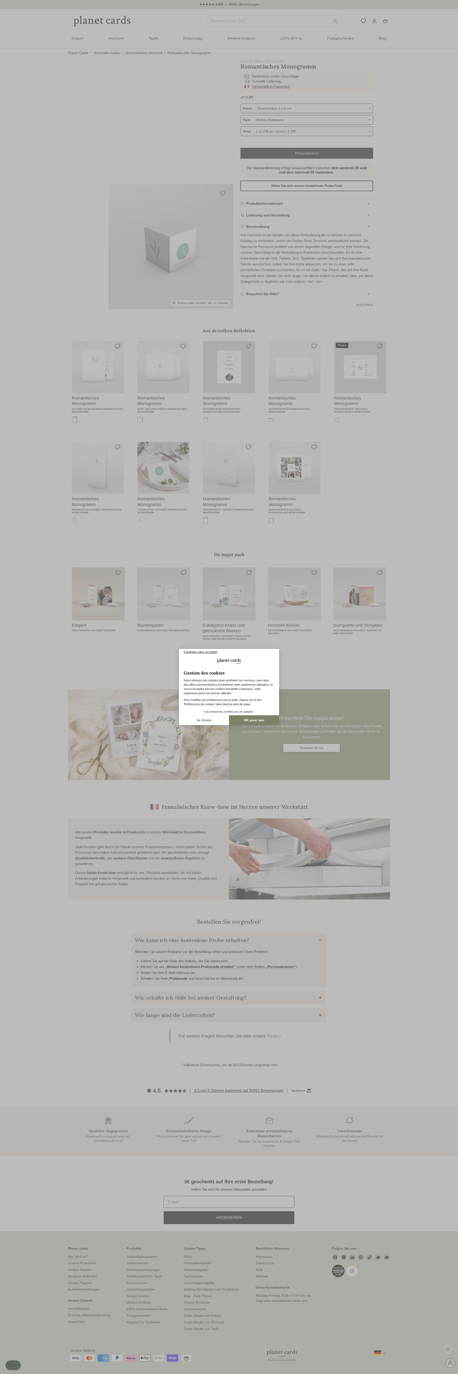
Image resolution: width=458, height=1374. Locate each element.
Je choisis (204, 720)
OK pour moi (254, 720)
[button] (13, 1365)
